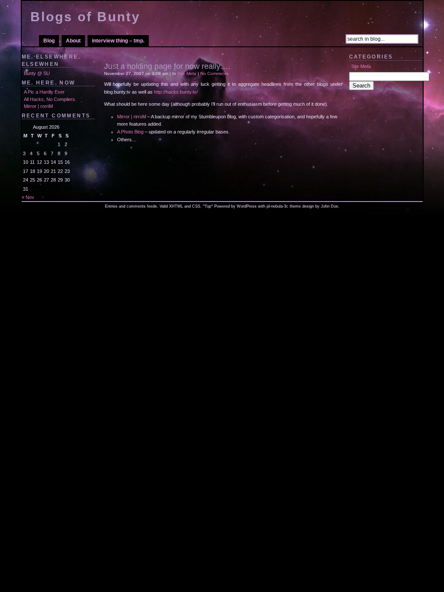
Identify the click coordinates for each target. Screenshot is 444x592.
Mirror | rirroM (131, 116)
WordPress (247, 206)
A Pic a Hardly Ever (44, 91)
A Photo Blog (130, 131)
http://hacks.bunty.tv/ (176, 91)
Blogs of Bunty (85, 17)
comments (136, 206)
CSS (196, 206)
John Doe (329, 206)
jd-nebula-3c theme (284, 206)
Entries (111, 206)
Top (208, 206)
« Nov (28, 197)
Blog (49, 41)
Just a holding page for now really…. (167, 66)
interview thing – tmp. (118, 41)
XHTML (176, 206)
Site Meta (361, 66)
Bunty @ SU (37, 73)
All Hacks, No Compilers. (50, 99)
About (73, 41)
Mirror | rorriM (38, 106)
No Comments (214, 73)
